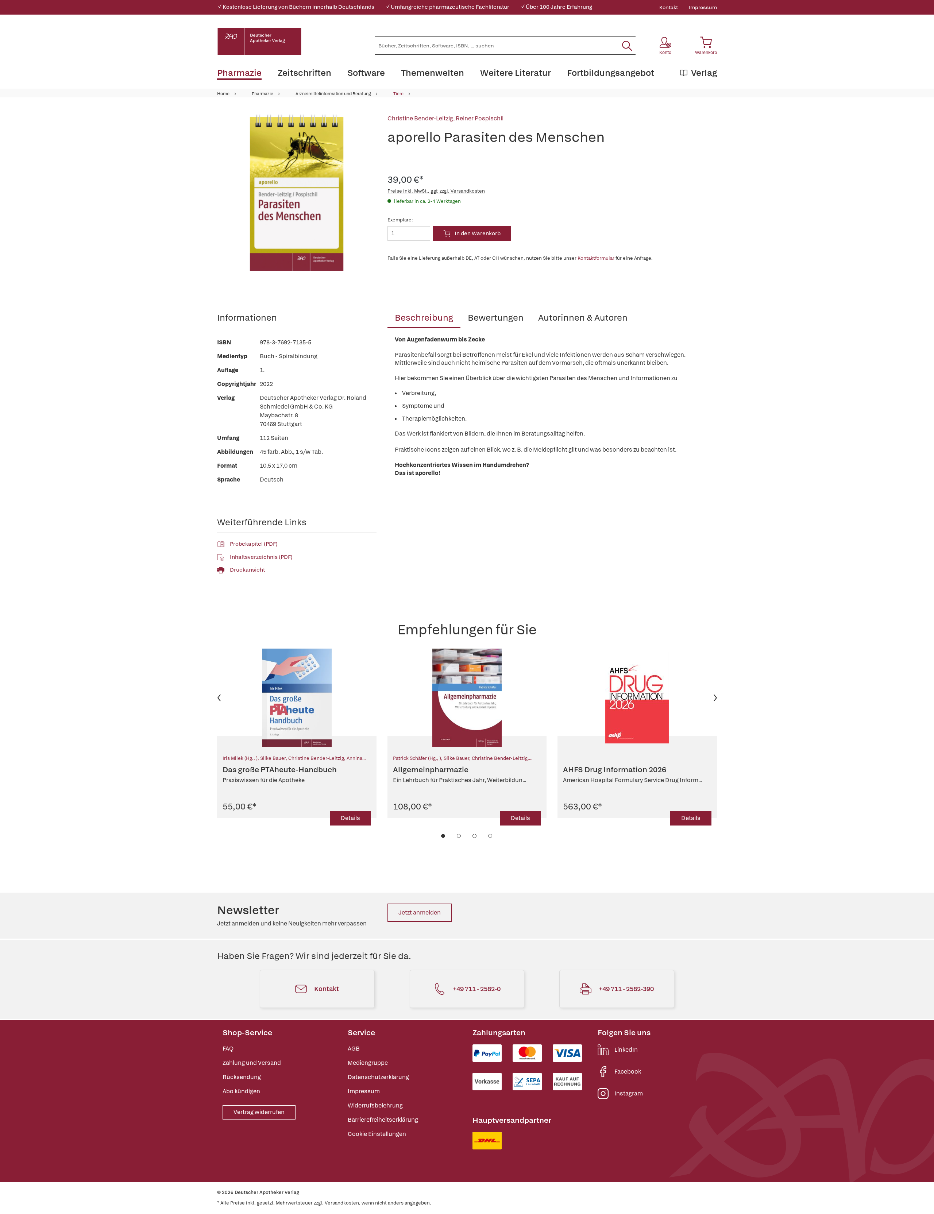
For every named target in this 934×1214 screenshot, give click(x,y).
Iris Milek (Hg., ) (240, 758)
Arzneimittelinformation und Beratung (333, 94)
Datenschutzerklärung (378, 1077)
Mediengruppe (368, 1063)
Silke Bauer (273, 758)
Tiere (398, 94)
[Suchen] (627, 45)
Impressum (703, 7)
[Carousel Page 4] (490, 836)
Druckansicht (247, 569)
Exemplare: (400, 220)
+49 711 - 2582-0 (477, 989)
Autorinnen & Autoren (583, 317)
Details (350, 818)
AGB (354, 1048)
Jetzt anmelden (419, 912)
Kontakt (668, 7)
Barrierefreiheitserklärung (383, 1120)
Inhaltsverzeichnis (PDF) (261, 557)
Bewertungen (496, 317)
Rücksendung (242, 1077)
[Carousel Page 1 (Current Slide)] (443, 836)
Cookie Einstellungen (377, 1134)
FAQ (228, 1048)
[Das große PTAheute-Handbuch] (297, 698)
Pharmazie (262, 94)
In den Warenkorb (478, 233)
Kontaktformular (596, 258)
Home (223, 94)
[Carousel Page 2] (459, 836)
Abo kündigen (241, 1091)
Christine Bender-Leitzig (420, 118)
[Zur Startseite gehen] (259, 41)
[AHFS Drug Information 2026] (637, 698)
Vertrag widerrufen (259, 1112)
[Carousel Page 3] (475, 836)
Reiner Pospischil (479, 118)
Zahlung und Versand (252, 1063)
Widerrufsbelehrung (375, 1105)
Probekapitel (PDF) (254, 544)
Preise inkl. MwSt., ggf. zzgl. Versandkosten (436, 191)
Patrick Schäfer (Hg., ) (417, 758)
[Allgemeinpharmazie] (467, 698)
